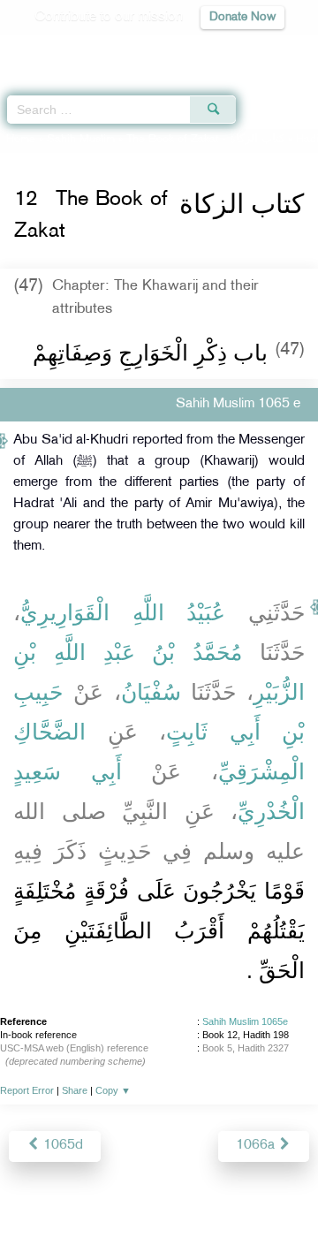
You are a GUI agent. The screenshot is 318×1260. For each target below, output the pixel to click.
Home (20, 139)
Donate (159, 1229)
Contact (269, 1208)
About (36, 1208)
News (81, 1208)
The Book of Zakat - (205, 139)
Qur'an (57, 49)
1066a (257, 1145)
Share (74, 1090)
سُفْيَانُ (151, 691)
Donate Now (242, 17)
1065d (61, 1145)
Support (134, 1208)
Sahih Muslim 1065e (245, 1021)
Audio (266, 49)
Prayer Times (195, 49)
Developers (202, 1208)
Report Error (27, 1090)
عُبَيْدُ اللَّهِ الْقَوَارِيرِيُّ (122, 612)
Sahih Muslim (81, 139)
